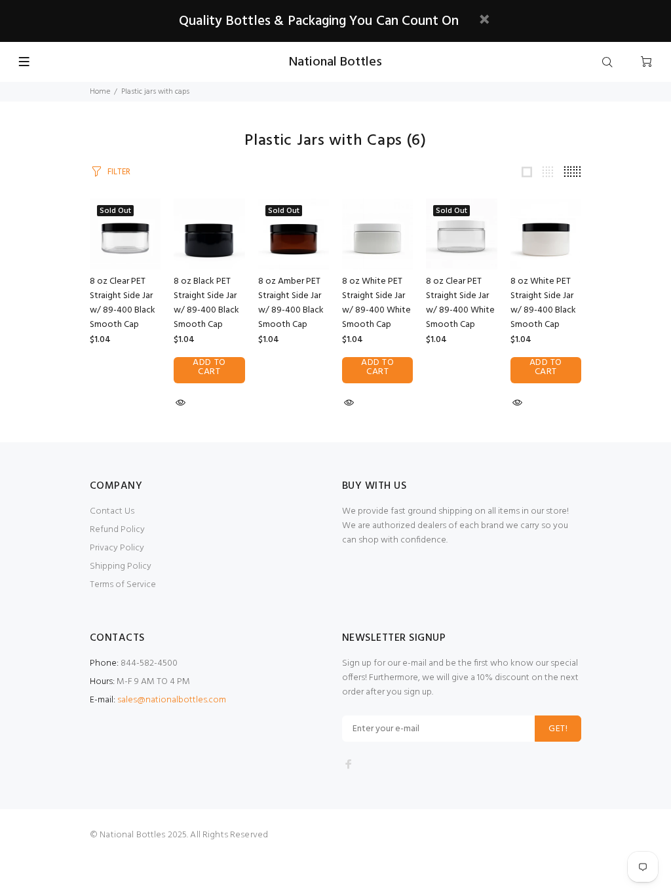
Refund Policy (117, 529)
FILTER (118, 172)
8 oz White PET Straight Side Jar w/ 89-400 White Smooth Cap (376, 303)
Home (100, 91)
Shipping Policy (120, 566)
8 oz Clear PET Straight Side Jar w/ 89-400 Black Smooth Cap (122, 303)
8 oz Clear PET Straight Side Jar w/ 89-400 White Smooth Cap (460, 303)
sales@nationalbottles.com (171, 700)
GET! (557, 728)
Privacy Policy (117, 548)
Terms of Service (123, 584)
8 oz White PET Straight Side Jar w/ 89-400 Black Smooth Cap (543, 303)
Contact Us (112, 511)
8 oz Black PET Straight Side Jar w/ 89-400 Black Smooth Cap (206, 303)
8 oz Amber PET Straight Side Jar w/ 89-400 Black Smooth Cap (291, 303)
